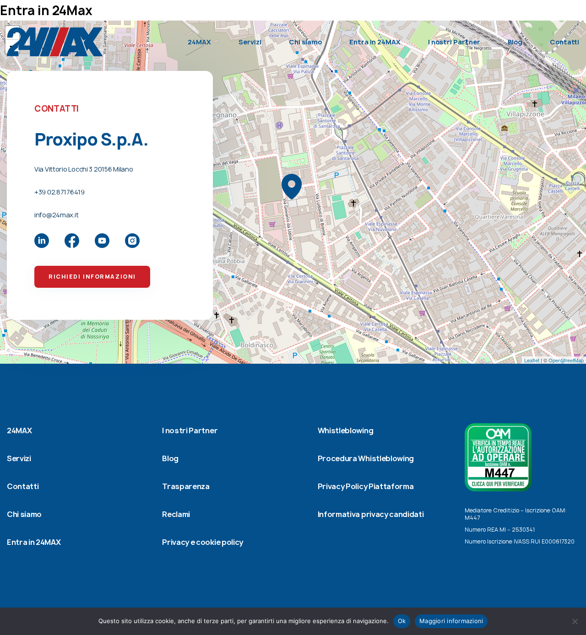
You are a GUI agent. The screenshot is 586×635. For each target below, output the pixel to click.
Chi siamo (305, 42)
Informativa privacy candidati (371, 514)
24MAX (199, 42)
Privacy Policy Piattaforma (366, 486)
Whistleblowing (346, 430)
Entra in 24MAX (375, 42)
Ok (402, 620)
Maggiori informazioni (451, 620)
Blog (515, 42)
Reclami (176, 514)
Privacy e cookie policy (202, 542)
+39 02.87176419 (59, 192)
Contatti (564, 42)
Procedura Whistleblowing (366, 458)
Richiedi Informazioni (92, 276)
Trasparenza (185, 486)
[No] (574, 621)
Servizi (250, 42)
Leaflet (531, 360)
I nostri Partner (454, 42)
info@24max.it (56, 214)
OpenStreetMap (566, 360)
